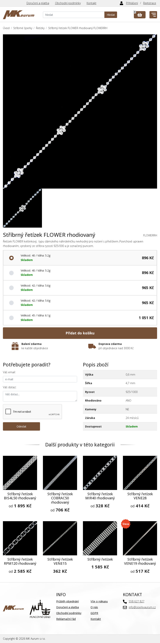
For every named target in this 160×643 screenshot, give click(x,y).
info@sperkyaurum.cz (142, 607)
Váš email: (9, 372)
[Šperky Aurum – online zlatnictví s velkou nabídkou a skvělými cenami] (18, 15)
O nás (94, 607)
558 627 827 (136, 601)
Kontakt (91, 3)
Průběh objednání (67, 601)
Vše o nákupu (99, 601)
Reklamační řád (66, 619)
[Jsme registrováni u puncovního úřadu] (40, 608)
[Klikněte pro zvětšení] (80, 111)
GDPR (94, 613)
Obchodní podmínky (68, 3)
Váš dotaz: (9, 387)
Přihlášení (132, 3)
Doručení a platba (38, 3)
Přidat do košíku (80, 333)
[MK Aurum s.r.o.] (13, 608)
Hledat (111, 15)
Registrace (149, 3)
